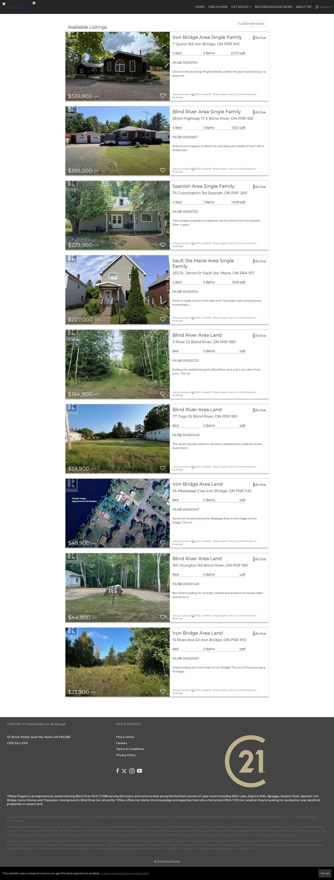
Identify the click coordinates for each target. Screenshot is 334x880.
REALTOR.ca (54, 834)
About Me (304, 7)
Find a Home (218, 7)
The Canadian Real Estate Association (153, 834)
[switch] (162, 96)
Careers (121, 743)
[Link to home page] (18, 7)
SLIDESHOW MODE (251, 23)
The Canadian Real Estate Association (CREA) (170, 830)
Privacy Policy (126, 755)
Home (200, 7)
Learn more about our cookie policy (125, 873)
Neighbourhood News (273, 7)
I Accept (325, 873)
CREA (206, 827)
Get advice (241, 8)
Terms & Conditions (130, 749)
